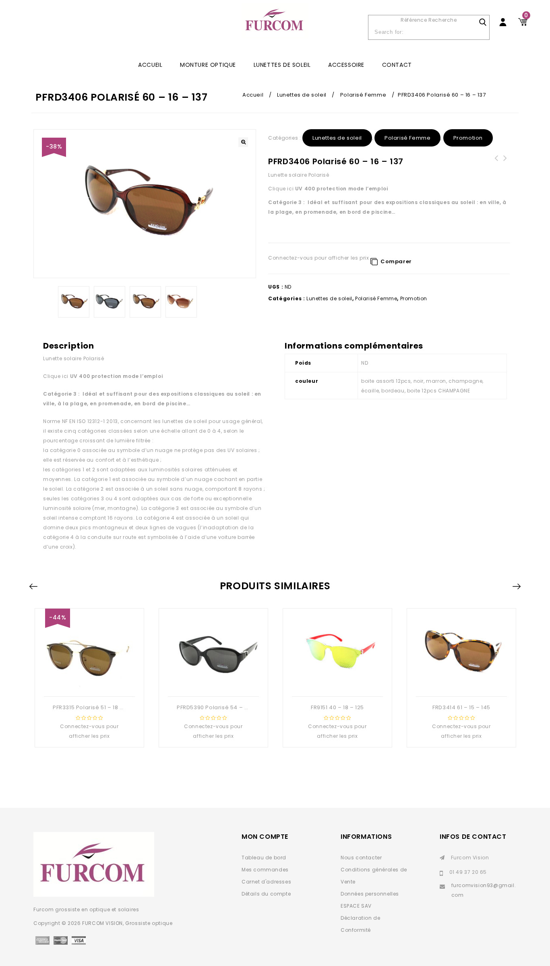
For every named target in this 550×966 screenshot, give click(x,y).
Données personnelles (370, 893)
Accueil (252, 95)
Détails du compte (266, 893)
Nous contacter (361, 857)
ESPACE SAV (356, 905)
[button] (243, 142)
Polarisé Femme (363, 95)
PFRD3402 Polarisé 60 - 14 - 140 (505, 163)
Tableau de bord (264, 857)
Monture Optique (208, 65)
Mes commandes (265, 869)
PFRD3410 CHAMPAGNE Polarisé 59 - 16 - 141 (496, 167)
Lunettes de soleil (282, 65)
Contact (397, 65)
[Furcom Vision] (275, 25)
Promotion (468, 138)
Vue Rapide (88, 683)
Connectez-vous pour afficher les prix (318, 257)
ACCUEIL (150, 65)
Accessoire (346, 65)
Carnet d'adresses (266, 881)
